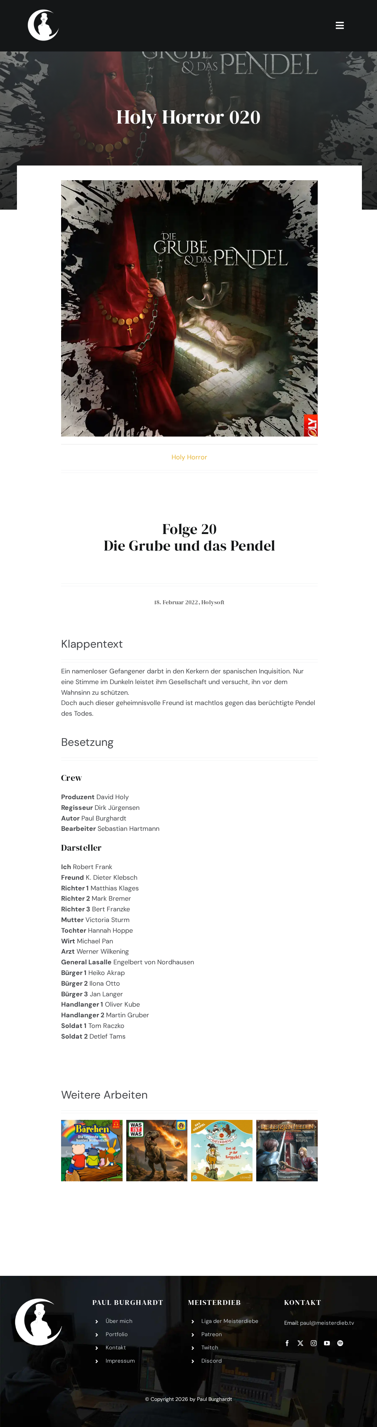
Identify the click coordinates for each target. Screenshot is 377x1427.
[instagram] (314, 1343)
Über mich (119, 1321)
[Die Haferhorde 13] (222, 1150)
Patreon (211, 1334)
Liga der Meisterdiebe (229, 1321)
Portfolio (117, 1334)
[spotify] (340, 1343)
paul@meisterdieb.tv (327, 1323)
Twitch (209, 1347)
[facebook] (287, 1343)
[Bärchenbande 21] (92, 1150)
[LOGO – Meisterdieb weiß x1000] (43, 10)
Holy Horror (189, 457)
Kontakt (116, 1347)
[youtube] (327, 1343)
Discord (211, 1360)
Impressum (120, 1360)
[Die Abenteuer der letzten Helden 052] (287, 1150)
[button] (66, 1151)
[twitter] (300, 1343)
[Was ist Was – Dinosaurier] (157, 1150)
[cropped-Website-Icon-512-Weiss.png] (38, 1301)
